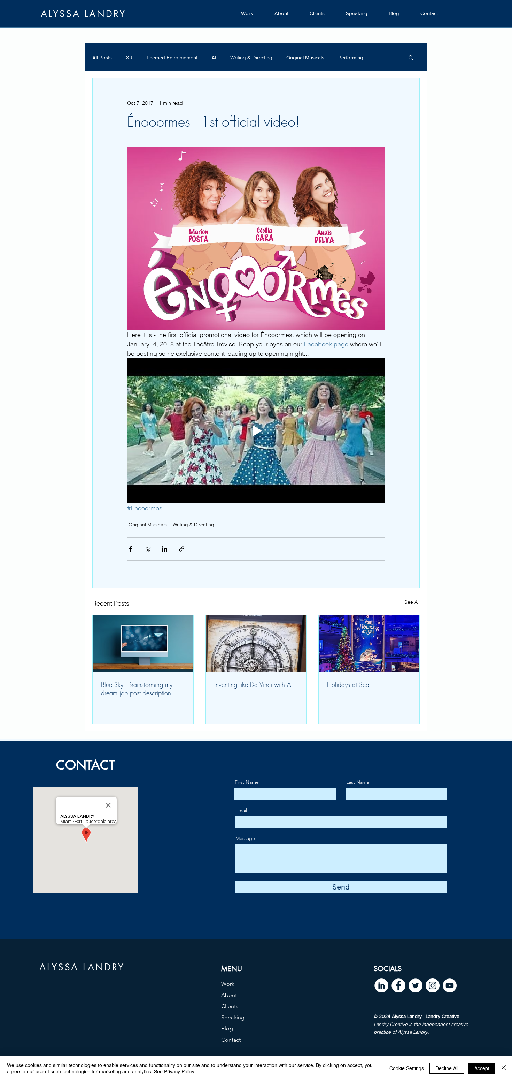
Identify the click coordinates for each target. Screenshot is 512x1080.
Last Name (358, 782)
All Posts (102, 57)
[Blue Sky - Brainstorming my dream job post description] (143, 643)
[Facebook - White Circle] (398, 985)
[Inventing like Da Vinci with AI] (256, 643)
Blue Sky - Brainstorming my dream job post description (136, 688)
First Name (247, 782)
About (229, 995)
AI (213, 57)
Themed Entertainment (171, 57)
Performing (350, 57)
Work (227, 984)
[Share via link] (181, 549)
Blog (227, 1028)
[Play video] (256, 430)
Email (241, 810)
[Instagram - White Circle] (433, 985)
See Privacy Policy (174, 1071)
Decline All (446, 1068)
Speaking (233, 1017)
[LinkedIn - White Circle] (381, 985)
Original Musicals (305, 57)
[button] (411, 57)
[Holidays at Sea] (369, 643)
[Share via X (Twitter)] (147, 549)
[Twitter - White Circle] (415, 985)
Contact (231, 1039)
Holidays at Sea (348, 684)
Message (245, 838)
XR (129, 57)
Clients (229, 1006)
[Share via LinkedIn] (164, 549)
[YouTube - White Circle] (450, 985)
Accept (481, 1068)
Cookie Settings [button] (406, 1068)
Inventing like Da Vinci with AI (253, 684)
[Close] (503, 1068)
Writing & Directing (251, 57)
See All (412, 602)
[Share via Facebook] (130, 549)
